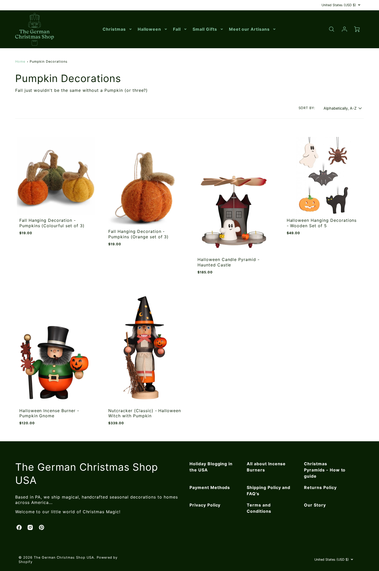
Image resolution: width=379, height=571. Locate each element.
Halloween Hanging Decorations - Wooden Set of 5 (322, 223)
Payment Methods (210, 487)
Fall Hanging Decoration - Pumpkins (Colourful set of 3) (52, 223)
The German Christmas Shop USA (86, 473)
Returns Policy (320, 487)
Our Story (315, 505)
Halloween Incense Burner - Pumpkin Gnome (49, 413)
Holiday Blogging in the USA (211, 466)
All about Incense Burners (266, 466)
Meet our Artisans (249, 29)
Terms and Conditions (259, 508)
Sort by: (307, 108)
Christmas (114, 29)
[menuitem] (117, 29)
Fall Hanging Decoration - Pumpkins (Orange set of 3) (138, 234)
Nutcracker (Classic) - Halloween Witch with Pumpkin (144, 413)
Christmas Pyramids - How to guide (324, 470)
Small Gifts (205, 29)
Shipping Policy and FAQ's (268, 490)
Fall (177, 29)
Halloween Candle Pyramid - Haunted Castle (228, 262)
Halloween (149, 29)
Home (20, 61)
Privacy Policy (205, 505)
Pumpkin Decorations (48, 61)
